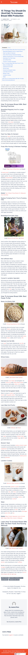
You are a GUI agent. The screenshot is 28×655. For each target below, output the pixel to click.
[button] (1, 2)
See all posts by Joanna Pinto (14, 621)
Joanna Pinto (5, 19)
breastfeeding (5, 577)
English (18, 653)
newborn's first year (14, 579)
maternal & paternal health (16, 577)
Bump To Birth (4, 20)
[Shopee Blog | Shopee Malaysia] (14, 2)
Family (10, 20)
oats (5, 343)
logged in (11, 635)
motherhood (5, 579)
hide (9, 47)
